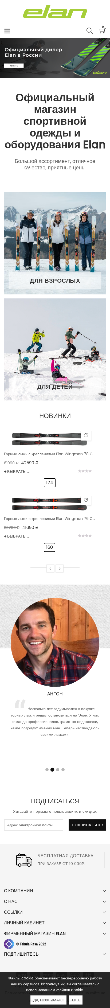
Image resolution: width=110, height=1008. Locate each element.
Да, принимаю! (48, 1000)
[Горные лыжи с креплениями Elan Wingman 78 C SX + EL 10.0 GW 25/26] (49, 439)
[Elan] (55, 11)
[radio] (49, 483)
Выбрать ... (18, 471)
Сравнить (86, 435)
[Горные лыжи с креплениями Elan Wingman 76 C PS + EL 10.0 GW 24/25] (49, 504)
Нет (76, 1000)
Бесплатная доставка (65, 856)
